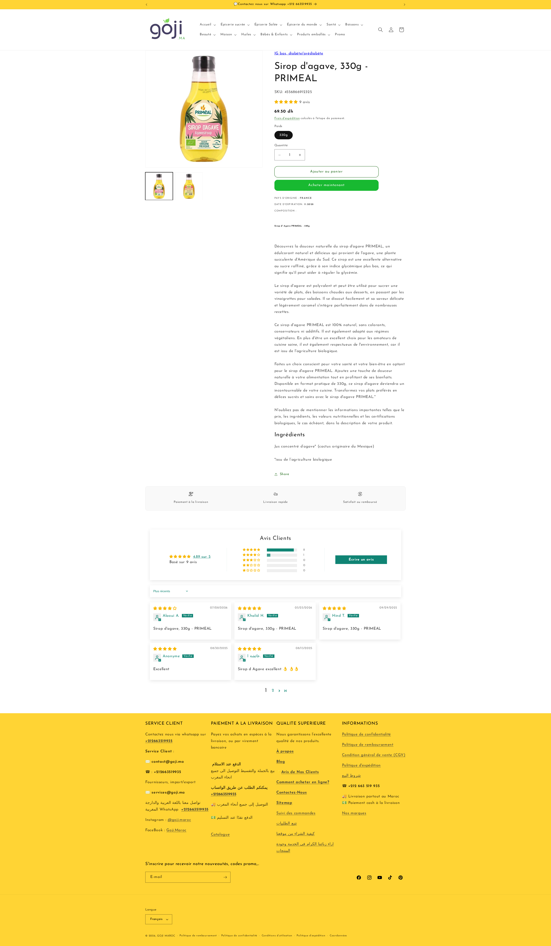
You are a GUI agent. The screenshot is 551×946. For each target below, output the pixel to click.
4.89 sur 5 (202, 557)
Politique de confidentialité (366, 734)
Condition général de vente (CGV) (374, 755)
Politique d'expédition (361, 765)
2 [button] (273, 690)
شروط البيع (351, 776)
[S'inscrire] (225, 877)
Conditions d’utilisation (277, 935)
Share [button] (284, 474)
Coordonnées (338, 935)
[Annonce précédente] (146, 4)
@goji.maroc (179, 820)
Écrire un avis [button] (361, 559)
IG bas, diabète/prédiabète (298, 53)
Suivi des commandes (296, 813)
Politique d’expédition (311, 935)
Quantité (281, 145)
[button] (207, 25)
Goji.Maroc (176, 830)
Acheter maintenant (326, 185)
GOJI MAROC (166, 936)
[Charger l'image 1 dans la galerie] (159, 186)
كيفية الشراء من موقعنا (295, 834)
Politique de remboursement (367, 745)
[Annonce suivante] (404, 4)
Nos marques (354, 813)
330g (283, 135)
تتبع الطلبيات (286, 823)
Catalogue (220, 834)
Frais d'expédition (287, 118)
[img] (165, 608)
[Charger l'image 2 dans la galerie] (189, 186)
